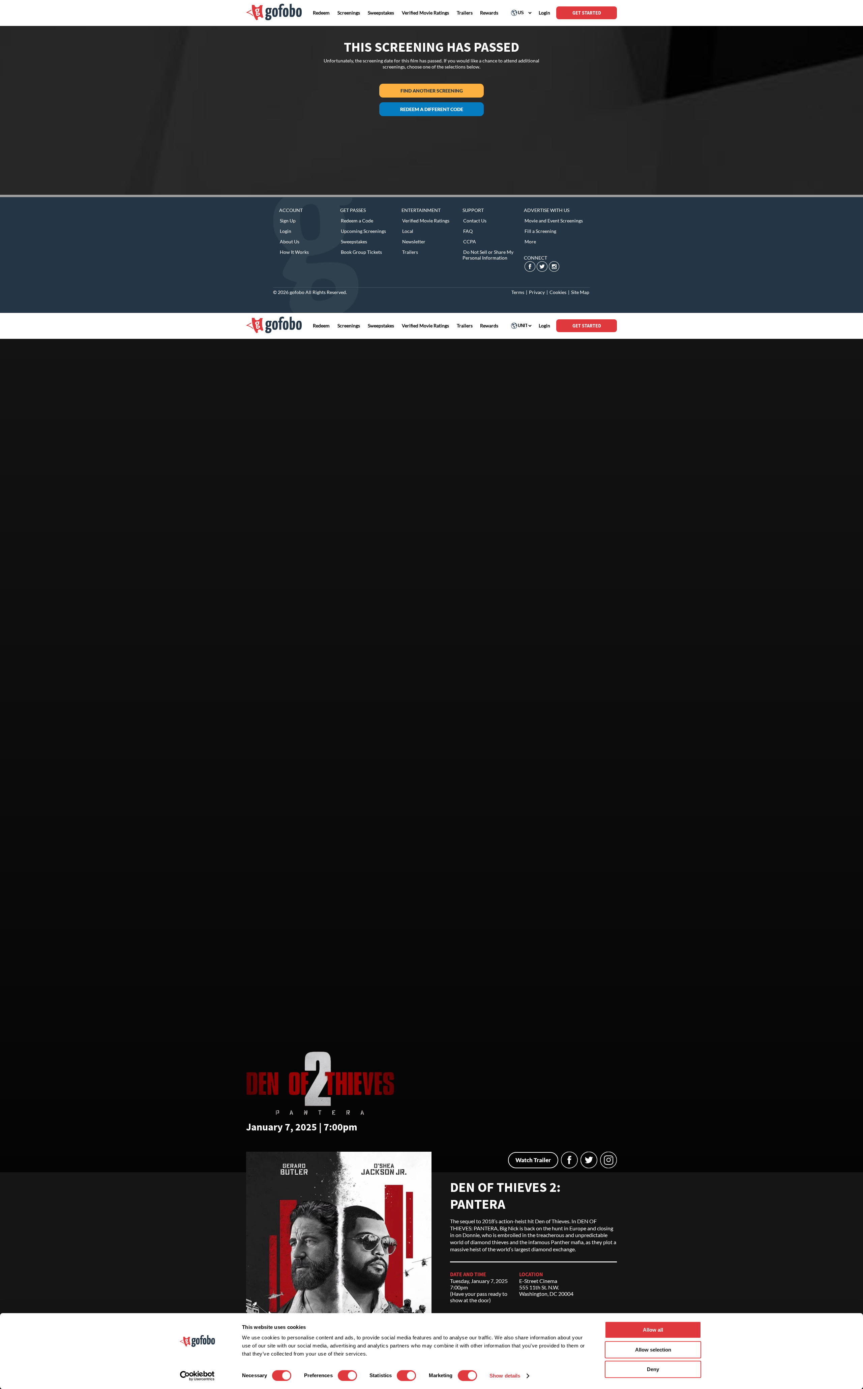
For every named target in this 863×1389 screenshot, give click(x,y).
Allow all (653, 1330)
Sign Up (288, 220)
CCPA (469, 241)
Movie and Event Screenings (554, 220)
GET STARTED (586, 13)
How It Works (294, 252)
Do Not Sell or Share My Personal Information (488, 255)
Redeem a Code (357, 220)
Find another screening (431, 91)
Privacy (537, 292)
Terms (517, 292)
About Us (289, 241)
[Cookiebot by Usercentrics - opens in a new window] (197, 1376)
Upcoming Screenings (363, 231)
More (530, 241)
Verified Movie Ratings (425, 220)
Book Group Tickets (361, 252)
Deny (653, 1369)
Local (407, 231)
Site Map (580, 292)
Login (285, 231)
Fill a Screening (540, 231)
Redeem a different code (431, 109)
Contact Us (474, 220)
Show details (504, 1376)
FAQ (468, 231)
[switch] (347, 1375)
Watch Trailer (533, 1160)
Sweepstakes (354, 241)
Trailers (410, 252)
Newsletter (413, 241)
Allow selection (653, 1350)
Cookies (557, 292)
